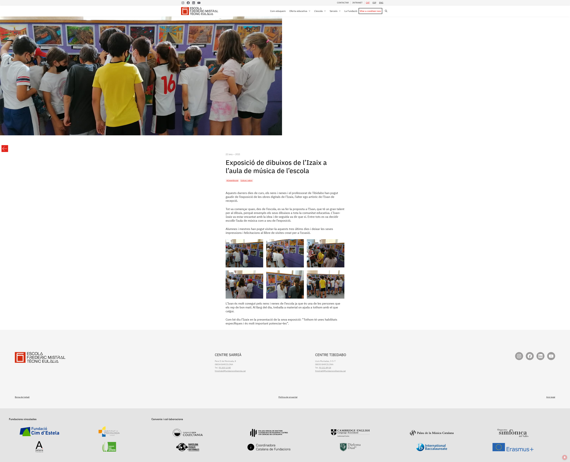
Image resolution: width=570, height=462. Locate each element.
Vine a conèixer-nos (370, 11)
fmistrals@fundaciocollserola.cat (230, 371)
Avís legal (550, 397)
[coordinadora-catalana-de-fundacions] (268, 449)
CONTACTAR (343, 2)
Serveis (334, 11)
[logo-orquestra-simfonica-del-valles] (513, 435)
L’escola (318, 11)
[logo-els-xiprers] (109, 450)
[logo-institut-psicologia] (109, 435)
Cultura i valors (246, 180)
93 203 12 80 (225, 367)
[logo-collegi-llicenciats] (269, 435)
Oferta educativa (298, 11)
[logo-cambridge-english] (350, 435)
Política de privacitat (287, 397)
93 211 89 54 (325, 367)
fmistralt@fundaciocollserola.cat (330, 371)
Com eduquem (278, 11)
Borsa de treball (22, 397)
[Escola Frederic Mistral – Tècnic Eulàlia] (200, 11)
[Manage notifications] (564, 457)
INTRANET (357, 2)
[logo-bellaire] (39, 450)
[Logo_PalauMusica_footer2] (432, 434)
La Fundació (350, 11)
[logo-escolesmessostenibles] (187, 449)
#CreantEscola (232, 180)
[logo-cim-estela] (39, 434)
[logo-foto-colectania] (188, 435)
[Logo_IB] (431, 449)
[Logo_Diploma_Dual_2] (350, 449)
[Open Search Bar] (385, 11)
